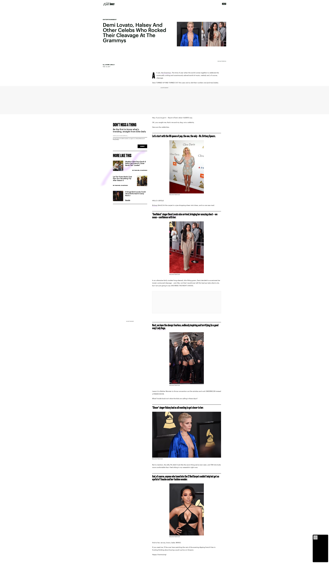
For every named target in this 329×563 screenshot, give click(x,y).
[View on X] (187, 302)
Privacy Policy (116, 139)
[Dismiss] (326, 536)
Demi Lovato (173, 214)
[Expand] (314, 536)
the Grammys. (166, 73)
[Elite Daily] (109, 4)
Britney (154, 205)
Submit (142, 146)
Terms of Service (139, 138)
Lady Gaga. (161, 328)
